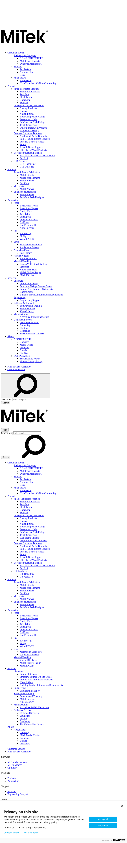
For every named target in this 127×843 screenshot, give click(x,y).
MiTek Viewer (27, 180)
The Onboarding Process (32, 333)
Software (11, 169)
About (10, 336)
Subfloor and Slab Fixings (32, 122)
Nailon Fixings (27, 114)
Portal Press (25, 216)
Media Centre (26, 344)
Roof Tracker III (28, 225)
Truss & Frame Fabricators (27, 172)
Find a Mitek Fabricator (19, 366)
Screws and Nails (28, 119)
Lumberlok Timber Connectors (29, 105)
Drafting (24, 328)
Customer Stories (15, 52)
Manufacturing (21, 314)
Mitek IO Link (27, 275)
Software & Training (24, 303)
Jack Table (25, 214)
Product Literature (28, 283)
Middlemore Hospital (30, 61)
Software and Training (31, 305)
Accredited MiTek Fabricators (34, 317)
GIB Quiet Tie (27, 166)
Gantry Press (26, 211)
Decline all (103, 825)
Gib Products (20, 571)
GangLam (25, 100)
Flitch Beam (26, 97)
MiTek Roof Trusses (30, 91)
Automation (25, 80)
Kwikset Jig (25, 233)
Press (16, 203)
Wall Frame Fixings (29, 130)
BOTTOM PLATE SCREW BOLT (37, 155)
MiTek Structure (28, 175)
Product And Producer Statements (36, 289)
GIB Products (20, 161)
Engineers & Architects (25, 191)
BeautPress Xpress (29, 208)
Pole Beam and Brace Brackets (35, 139)
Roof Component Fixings (32, 116)
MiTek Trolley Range (30, 272)
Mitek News (20, 77)
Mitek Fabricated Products (26, 88)
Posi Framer (26, 253)
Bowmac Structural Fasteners (28, 152)
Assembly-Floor (21, 250)
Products (11, 86)
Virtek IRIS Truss (28, 269)
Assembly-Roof (21, 255)
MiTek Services (27, 308)
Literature (18, 280)
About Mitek (20, 729)
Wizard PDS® (27, 239)
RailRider (24, 222)
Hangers (24, 111)
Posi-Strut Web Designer (32, 197)
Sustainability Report (30, 358)
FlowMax (24, 266)
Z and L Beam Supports (31, 147)
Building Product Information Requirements (41, 294)
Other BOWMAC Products (33, 150)
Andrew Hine (26, 72)
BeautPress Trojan (29, 205)
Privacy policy (31, 832)
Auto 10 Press (27, 228)
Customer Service (16, 369)
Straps (23, 144)
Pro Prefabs (25, 69)
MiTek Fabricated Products (27, 498)
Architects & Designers (25, 55)
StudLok (24, 102)
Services (11, 278)
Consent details (11, 832)
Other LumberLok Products (33, 127)
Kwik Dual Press (28, 258)
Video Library (27, 311)
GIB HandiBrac (27, 164)
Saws (16, 241)
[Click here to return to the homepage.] (24, 47)
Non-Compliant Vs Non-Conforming (38, 83)
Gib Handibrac (27, 574)
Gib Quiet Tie (26, 576)
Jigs (15, 230)
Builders (18, 66)
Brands (23, 350)
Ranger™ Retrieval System (33, 264)
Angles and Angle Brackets (33, 136)
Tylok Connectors (28, 125)
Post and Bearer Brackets (32, 141)
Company (24, 342)
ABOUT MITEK (22, 339)
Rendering (25, 330)
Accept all (103, 819)
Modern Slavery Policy (31, 361)
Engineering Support (30, 300)
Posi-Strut (24, 94)
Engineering (20, 297)
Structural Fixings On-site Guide (36, 286)
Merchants (19, 186)
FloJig (23, 236)
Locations (24, 347)
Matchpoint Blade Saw (31, 244)
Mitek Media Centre (29, 735)
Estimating (25, 325)
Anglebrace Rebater (29, 247)
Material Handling (22, 261)
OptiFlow (24, 183)
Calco (23, 75)
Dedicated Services (23, 319)
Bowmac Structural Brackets (28, 133)
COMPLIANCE (22, 356)
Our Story (25, 353)
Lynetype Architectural (31, 63)
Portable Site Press (29, 219)
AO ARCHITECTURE (31, 58)
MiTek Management (30, 177)
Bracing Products (28, 108)
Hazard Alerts (26, 292)
